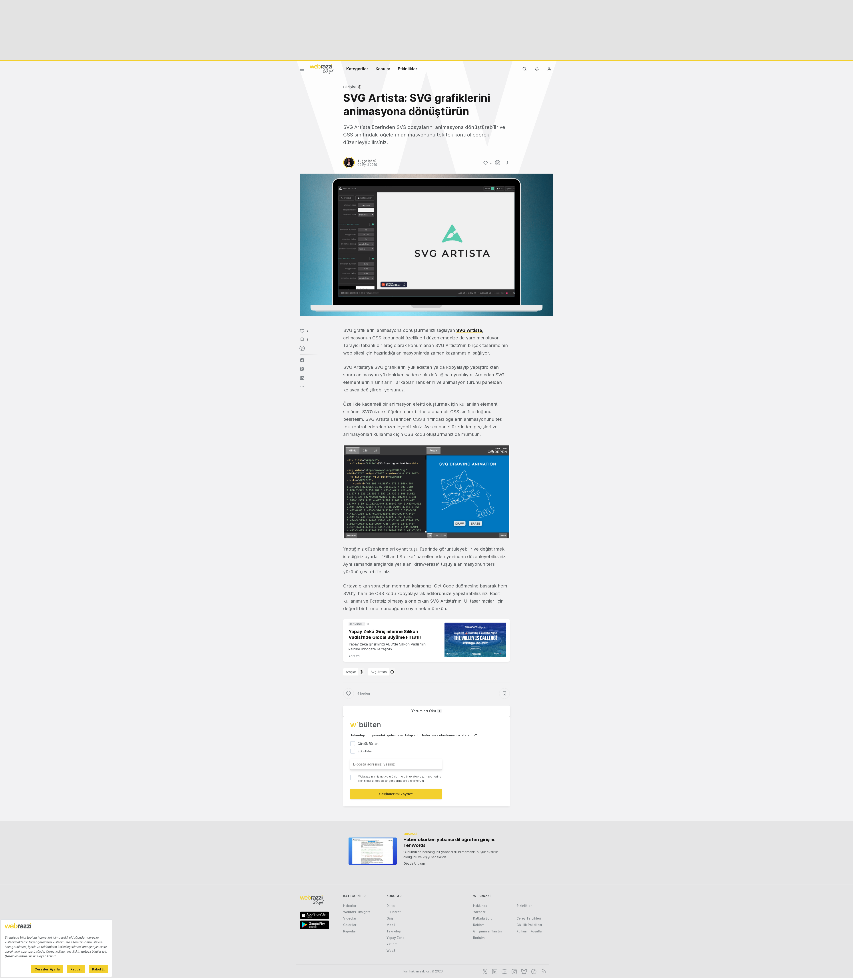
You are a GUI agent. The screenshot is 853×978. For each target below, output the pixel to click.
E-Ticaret (394, 912)
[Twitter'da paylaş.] (302, 369)
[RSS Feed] (543, 971)
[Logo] (322, 68)
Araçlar (351, 672)
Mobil (391, 925)
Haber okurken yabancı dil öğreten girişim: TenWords (449, 842)
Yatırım (392, 944)
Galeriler (349, 925)
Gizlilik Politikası (529, 925)
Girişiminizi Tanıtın (487, 931)
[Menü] (302, 70)
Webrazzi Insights (357, 912)
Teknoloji (394, 931)
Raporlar (349, 931)
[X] (484, 971)
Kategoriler (357, 68)
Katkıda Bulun (483, 918)
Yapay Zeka (395, 938)
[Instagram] (513, 971)
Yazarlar (479, 912)
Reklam (478, 925)
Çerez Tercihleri (528, 918)
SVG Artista (469, 330)
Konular (383, 68)
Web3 (391, 950)
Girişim (349, 87)
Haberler (349, 906)
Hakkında (480, 906)
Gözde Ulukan (414, 863)
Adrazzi (354, 656)
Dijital (391, 906)
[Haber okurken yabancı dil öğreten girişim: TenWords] (373, 851)
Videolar (349, 918)
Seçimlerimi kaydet (396, 794)
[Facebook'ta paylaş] (302, 360)
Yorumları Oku (425, 711)
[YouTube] (504, 971)
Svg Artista (379, 672)
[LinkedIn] (494, 971)
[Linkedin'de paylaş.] (302, 378)
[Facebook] (533, 971)
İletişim (479, 938)
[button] (426, 492)
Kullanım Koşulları (530, 931)
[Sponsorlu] (475, 640)
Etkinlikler (407, 68)
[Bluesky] (523, 971)
